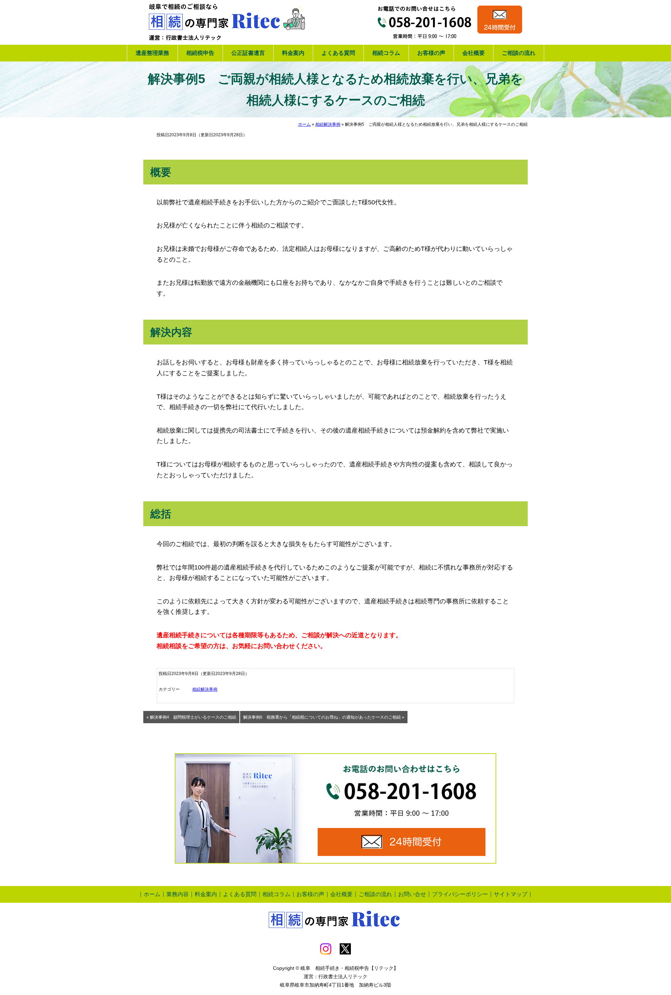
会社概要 (473, 53)
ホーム (304, 124)
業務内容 (177, 894)
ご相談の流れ (518, 53)
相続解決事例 (327, 124)
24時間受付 (499, 20)
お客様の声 (431, 53)
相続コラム (386, 53)
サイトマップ (510, 894)
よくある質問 (338, 53)
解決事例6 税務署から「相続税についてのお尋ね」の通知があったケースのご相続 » (323, 717)
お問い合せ (412, 894)
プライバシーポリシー (460, 894)
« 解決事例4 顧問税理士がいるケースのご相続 (191, 717)
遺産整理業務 (152, 53)
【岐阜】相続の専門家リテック (227, 22)
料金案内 (293, 53)
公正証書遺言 (248, 53)
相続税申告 (200, 53)
